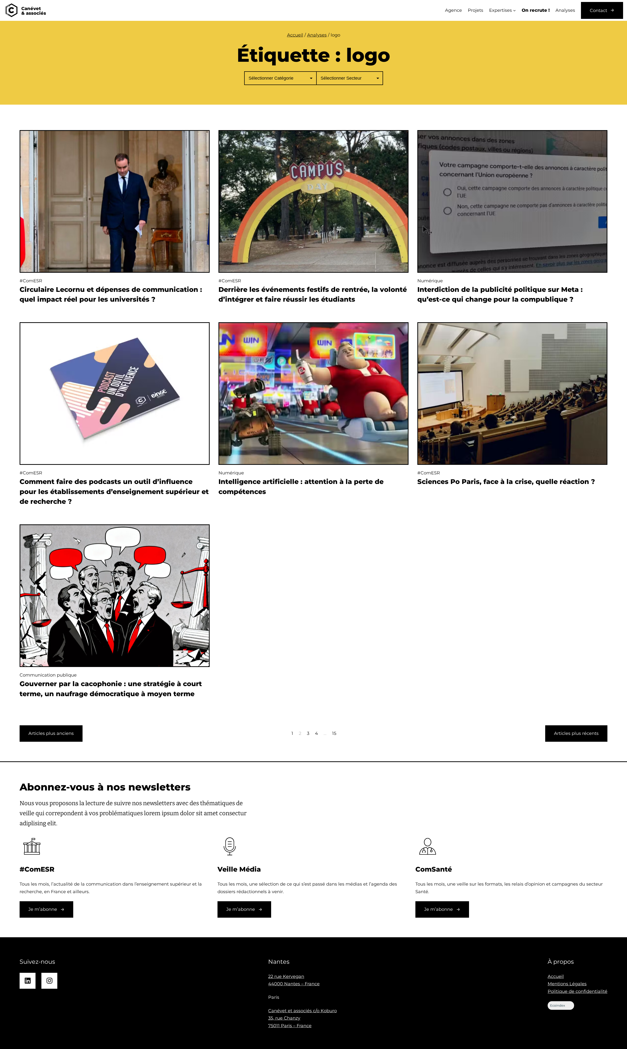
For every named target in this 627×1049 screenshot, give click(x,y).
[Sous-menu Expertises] (514, 10)
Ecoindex (557, 1005)
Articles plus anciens (51, 733)
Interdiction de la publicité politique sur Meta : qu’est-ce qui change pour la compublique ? (500, 294)
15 (334, 733)
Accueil (295, 35)
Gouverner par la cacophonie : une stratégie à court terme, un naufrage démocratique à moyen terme (111, 689)
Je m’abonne (42, 909)
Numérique (430, 281)
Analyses (317, 35)
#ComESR (31, 281)
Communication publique (48, 675)
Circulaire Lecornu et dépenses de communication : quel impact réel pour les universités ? (111, 294)
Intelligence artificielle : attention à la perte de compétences (301, 487)
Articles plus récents (576, 733)
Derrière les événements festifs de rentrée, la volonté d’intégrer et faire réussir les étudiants (312, 294)
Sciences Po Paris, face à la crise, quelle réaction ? (506, 482)
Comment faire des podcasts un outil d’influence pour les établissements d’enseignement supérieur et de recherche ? (114, 492)
